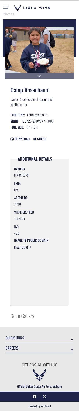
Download (22, 138)
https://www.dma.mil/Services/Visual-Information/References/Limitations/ (36, 299)
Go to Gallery (22, 316)
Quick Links (15, 338)
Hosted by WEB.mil (39, 406)
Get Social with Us (39, 365)
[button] (6, 8)
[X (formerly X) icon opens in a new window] (44, 396)
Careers (12, 348)
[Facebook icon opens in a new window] (34, 396)
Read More (22, 247)
